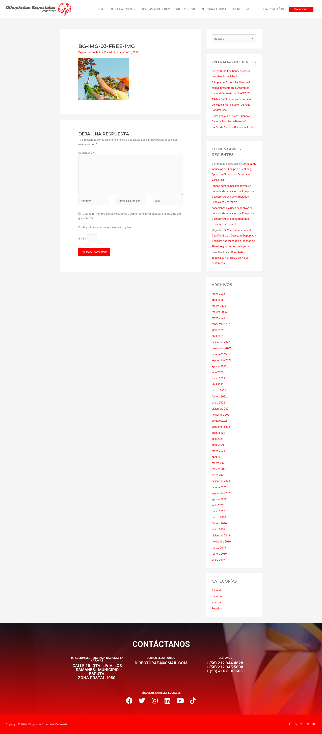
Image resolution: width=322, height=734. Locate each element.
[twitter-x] (297, 723)
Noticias (216, 602)
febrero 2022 (219, 396)
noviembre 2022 (221, 348)
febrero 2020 (219, 523)
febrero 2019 (219, 553)
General (216, 590)
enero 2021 (218, 475)
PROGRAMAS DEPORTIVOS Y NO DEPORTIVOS (169, 9)
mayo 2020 (218, 511)
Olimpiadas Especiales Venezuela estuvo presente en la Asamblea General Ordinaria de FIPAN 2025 (231, 88)
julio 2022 (217, 372)
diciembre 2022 (221, 342)
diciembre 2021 (221, 408)
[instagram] (303, 723)
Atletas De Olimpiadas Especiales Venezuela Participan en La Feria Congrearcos (231, 105)
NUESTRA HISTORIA (214, 9)
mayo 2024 (218, 318)
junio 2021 (218, 444)
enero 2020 (218, 529)
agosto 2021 (219, 432)
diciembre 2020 (221, 481)
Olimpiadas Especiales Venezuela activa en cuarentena (230, 258)
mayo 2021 (218, 451)
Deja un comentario (89, 52)
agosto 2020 (219, 499)
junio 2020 (218, 505)
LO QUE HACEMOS (121, 9)
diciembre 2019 (221, 535)
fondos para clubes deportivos (230, 185)
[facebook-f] (291, 723)
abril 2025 (218, 299)
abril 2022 (218, 384)
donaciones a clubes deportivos (230, 208)
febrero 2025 (219, 312)
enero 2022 (218, 402)
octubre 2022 (219, 354)
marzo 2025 (219, 305)
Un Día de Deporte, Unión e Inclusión (233, 127)
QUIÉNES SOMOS (241, 9)
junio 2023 (218, 330)
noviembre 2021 (221, 414)
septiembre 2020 (221, 493)
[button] (301, 9)
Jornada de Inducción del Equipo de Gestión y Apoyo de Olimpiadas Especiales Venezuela (233, 197)
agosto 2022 (219, 366)
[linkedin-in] (309, 723)
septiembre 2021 (221, 426)
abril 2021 (218, 457)
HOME (100, 9)
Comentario (86, 152)
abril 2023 (218, 336)
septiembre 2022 (221, 360)
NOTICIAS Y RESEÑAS (271, 9)
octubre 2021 (219, 420)
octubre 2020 (219, 487)
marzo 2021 (219, 463)
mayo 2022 (218, 378)
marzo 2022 (219, 390)
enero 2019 (218, 559)
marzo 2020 (219, 517)
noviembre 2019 (221, 541)
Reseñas (217, 608)
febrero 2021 (219, 469)
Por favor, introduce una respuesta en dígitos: (105, 227)
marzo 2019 (219, 547)
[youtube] (314, 723)
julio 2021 (217, 438)
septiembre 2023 (221, 324)
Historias (217, 596)
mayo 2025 (218, 293)
